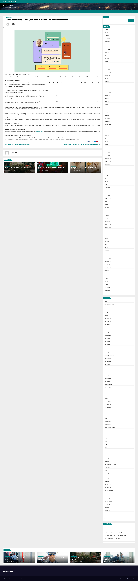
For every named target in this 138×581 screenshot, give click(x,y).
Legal (106, 438)
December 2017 (108, 293)
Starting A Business (108, 501)
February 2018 (107, 287)
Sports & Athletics (108, 498)
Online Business (108, 455)
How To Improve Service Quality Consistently (113, 538)
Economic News (108, 387)
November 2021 (108, 161)
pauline (13, 23)
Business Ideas (108, 324)
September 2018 (108, 267)
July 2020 (106, 204)
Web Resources (108, 518)
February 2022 (107, 152)
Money (106, 441)
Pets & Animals (108, 467)
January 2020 (107, 221)
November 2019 (108, 227)
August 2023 (107, 101)
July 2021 (106, 172)
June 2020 (107, 207)
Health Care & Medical (109, 424)
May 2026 (106, 29)
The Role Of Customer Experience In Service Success (115, 535)
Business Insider (108, 329)
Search (106, 17)
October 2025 (107, 49)
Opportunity (107, 458)
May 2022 (106, 144)
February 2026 (107, 38)
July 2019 (106, 238)
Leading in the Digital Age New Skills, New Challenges (51, 168)
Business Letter (108, 335)
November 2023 (108, 92)
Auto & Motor (107, 312)
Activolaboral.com (39, 131)
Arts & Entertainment (109, 309)
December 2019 (108, 224)
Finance (106, 395)
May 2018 (106, 278)
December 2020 (108, 190)
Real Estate (107, 478)
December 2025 (108, 44)
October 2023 (107, 95)
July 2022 (106, 138)
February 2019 (107, 253)
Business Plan (107, 364)
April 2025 (107, 64)
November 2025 (108, 46)
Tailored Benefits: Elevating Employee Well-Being (18, 144)
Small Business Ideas (109, 490)
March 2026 (107, 35)
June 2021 (107, 175)
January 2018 (107, 290)
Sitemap (35, 11)
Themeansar (23, 578)
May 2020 (106, 210)
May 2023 (106, 109)
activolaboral (8, 5)
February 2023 (107, 118)
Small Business (108, 484)
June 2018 (107, 275)
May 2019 (106, 244)
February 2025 (107, 69)
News (106, 447)
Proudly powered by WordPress (8, 578)
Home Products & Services (110, 427)
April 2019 (107, 247)
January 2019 (107, 255)
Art (105, 307)
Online (106, 450)
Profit (106, 470)
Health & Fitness (108, 421)
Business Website (108, 372)
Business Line (107, 341)
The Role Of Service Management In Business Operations (116, 529)
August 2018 (107, 270)
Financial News (108, 401)
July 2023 (106, 104)
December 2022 (108, 124)
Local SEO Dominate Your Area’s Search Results (83, 168)
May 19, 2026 (41, 561)
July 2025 (106, 55)
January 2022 (107, 155)
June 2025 (107, 58)
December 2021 (108, 158)
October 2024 (107, 75)
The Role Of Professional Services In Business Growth (115, 527)
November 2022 (108, 127)
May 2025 (106, 61)
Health (106, 418)
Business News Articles (109, 352)
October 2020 (107, 195)
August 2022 (107, 135)
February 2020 (107, 218)
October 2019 (107, 230)
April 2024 (107, 78)
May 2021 (106, 178)
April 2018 (107, 281)
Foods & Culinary (108, 407)
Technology (107, 507)
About (106, 301)
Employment (107, 392)
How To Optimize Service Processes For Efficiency (17, 168)
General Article (107, 410)
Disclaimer (18, 11)
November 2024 (108, 72)
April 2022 (107, 147)
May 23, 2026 (8, 561)
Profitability (107, 473)
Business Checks (108, 318)
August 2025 (107, 52)
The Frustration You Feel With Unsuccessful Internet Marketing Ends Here (81, 144)
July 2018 (106, 273)
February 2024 (107, 84)
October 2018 (107, 264)
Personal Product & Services (110, 464)
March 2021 (107, 184)
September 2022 (108, 132)
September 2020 (108, 198)
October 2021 (107, 164)
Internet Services (108, 435)
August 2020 (107, 201)
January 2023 (107, 121)
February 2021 (107, 187)
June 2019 (107, 241)
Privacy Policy (27, 11)
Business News (108, 347)
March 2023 (107, 115)
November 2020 (108, 192)
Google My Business (109, 415)
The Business (107, 510)
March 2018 (107, 284)
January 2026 (107, 41)
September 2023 (108, 98)
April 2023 (107, 112)
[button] (132, 11)
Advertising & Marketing (109, 304)
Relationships (107, 481)
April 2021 (107, 181)
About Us (11, 11)
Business (106, 315)
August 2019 (107, 235)
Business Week (108, 378)
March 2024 (107, 81)
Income (106, 430)
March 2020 (107, 215)
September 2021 (108, 167)
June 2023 (107, 107)
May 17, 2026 (74, 561)
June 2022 (107, 141)
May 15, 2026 (107, 561)
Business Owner (9, 17)
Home (5, 11)
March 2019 (107, 250)
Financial (106, 398)
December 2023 (108, 89)
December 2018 (108, 258)
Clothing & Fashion (108, 384)
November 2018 (108, 261)
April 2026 (107, 32)
